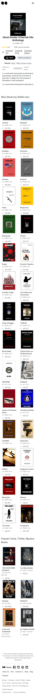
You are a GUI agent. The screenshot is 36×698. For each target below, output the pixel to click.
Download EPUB (18, 52)
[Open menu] (33, 3)
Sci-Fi (4, 683)
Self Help (25, 683)
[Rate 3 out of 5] (18, 68)
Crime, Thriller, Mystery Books (21, 63)
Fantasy (28, 680)
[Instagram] (18, 668)
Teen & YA (15, 686)
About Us (5, 672)
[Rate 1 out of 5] (14, 68)
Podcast (5, 676)
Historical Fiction (17, 683)
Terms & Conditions (19, 692)
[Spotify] (22, 668)
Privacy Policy (6, 692)
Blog (31, 672)
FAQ (12, 672)
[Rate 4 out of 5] (19, 68)
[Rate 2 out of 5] (16, 68)
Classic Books (6, 686)
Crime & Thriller (20, 680)
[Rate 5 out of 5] (21, 68)
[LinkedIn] (26, 668)
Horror (9, 683)
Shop (26, 672)
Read (10, 58)
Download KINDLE (27, 52)
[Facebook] (14, 668)
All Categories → (24, 686)
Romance (11, 680)
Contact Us (19, 672)
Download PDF (9, 52)
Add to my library (24, 58)
